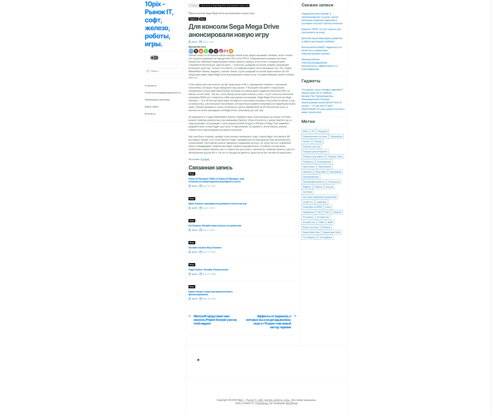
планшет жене (335, 156)
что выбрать (325, 237)
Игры (202, 19)
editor (194, 42)
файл (330, 222)
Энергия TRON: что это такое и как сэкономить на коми (321, 31)
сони (328, 207)
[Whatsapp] (206, 51)
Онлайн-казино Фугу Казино (205, 247)
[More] (231, 51)
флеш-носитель (311, 227)
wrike (305, 131)
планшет (318, 141)
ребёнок (307, 187)
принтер (307, 171)
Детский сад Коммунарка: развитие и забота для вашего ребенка (321, 40)
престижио (309, 166)
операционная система (315, 136)
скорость (308, 202)
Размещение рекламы (157, 99)
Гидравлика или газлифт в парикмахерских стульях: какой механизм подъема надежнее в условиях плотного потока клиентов (321, 18)
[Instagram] (221, 51)
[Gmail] (226, 51)
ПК (313, 131)
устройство (309, 222)
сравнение (308, 212)
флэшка (326, 227)
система (307, 192)
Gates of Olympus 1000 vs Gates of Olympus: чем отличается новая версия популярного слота (216, 180)
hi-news (205, 159)
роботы (318, 187)
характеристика (311, 232)
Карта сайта (151, 106)
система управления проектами (319, 197)
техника (337, 212)
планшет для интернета (315, 151)
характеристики (331, 232)
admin (195, 186)
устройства (323, 217)
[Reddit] (201, 51)
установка (308, 217)
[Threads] (211, 51)
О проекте (150, 85)
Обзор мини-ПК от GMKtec (316, 92)
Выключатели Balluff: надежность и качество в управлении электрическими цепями (321, 50)
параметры (336, 136)
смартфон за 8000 (312, 207)
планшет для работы (313, 156)
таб (319, 212)
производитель (311, 176)
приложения (324, 166)
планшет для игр (311, 146)
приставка (320, 171)
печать (306, 141)
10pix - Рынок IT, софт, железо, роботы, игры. (159, 24)
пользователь (324, 161)
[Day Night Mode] (151, 58)
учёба (321, 222)
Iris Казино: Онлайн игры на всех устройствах (214, 225)
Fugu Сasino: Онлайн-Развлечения (208, 269)
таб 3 (327, 212)
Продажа (322, 131)
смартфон (321, 202)
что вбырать (309, 237)
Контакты (150, 113)
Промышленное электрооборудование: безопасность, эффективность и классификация (319, 64)
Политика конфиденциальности (163, 92)
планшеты (308, 161)
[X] (196, 51)
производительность (314, 181)
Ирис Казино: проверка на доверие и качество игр (217, 203)
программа (335, 171)
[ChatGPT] (216, 51)
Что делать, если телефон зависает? (322, 89)
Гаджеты (193, 19)
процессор (334, 181)
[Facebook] (191, 51)
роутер (329, 187)
